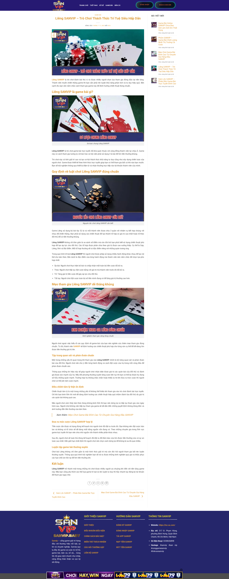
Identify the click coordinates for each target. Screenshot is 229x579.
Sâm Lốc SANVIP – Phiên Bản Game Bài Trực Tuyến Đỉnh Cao (167, 81)
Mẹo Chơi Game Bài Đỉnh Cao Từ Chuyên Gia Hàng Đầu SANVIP (100, 415)
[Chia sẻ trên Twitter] (94, 483)
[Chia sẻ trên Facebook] (89, 483)
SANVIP (76, 346)
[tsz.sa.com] (64, 5)
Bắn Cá (117, 5)
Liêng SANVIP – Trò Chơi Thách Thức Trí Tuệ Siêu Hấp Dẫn (167, 69)
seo (109, 25)
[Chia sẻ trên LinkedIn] (107, 483)
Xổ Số (101, 5)
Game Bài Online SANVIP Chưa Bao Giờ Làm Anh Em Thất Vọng (167, 26)
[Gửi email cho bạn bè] (98, 483)
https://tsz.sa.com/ (167, 525)
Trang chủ (83, 5)
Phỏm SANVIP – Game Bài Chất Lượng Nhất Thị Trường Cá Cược (167, 41)
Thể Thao (94, 5)
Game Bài (109, 5)
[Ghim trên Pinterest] (102, 483)
